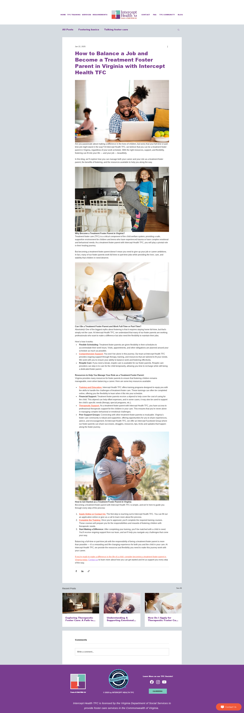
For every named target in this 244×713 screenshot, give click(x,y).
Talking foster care (116, 29)
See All (179, 588)
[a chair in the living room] (80, 603)
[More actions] (167, 46)
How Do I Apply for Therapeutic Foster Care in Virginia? (163, 619)
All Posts (67, 29)
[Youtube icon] (164, 681)
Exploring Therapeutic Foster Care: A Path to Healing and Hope (79, 619)
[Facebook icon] (151, 681)
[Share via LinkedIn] (82, 571)
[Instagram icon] (158, 681)
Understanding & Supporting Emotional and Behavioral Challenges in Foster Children (120, 619)
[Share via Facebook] (76, 571)
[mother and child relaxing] (122, 603)
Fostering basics (88, 29)
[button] (100, 15)
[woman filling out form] (163, 603)
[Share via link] (88, 571)
